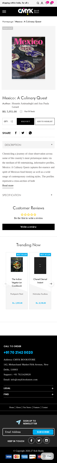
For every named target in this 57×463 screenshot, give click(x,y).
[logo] (28, 11)
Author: (6, 103)
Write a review (28, 226)
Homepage (7, 21)
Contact (45, 407)
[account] (42, 4)
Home (11, 407)
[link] (38, 4)
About (18, 407)
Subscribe (43, 432)
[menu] (4, 12)
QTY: (6, 121)
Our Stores (27, 407)
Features (36, 407)
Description (29, 144)
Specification (27, 195)
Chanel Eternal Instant (40, 281)
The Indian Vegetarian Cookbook (17, 282)
